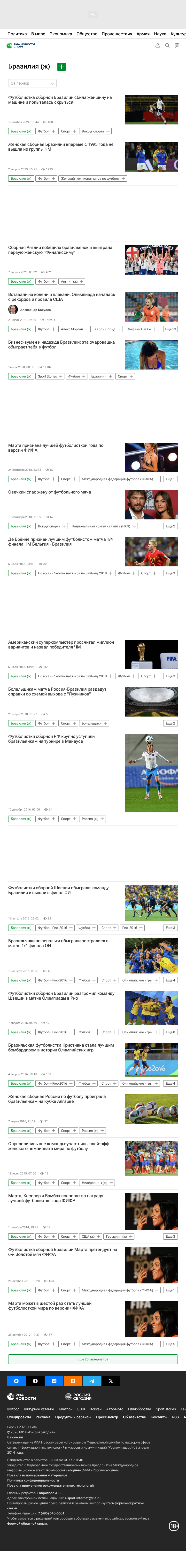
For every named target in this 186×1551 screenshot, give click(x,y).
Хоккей (95, 1409)
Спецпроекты (19, 1417)
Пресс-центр (107, 1417)
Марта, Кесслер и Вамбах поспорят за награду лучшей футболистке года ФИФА (55, 1198)
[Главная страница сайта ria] (7, 45)
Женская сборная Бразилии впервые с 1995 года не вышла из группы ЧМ (61, 147)
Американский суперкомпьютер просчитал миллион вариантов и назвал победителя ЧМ (61, 644)
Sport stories (166, 1409)
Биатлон (65, 1409)
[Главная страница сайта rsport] (31, 45)
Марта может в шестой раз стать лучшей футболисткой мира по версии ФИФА (50, 1306)
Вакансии (15, 1437)
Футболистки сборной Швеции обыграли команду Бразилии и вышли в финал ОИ (58, 890)
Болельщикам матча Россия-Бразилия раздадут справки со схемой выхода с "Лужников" (57, 691)
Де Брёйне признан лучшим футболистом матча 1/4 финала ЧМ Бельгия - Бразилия (60, 542)
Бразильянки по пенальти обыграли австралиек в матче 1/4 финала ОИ (58, 943)
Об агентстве (134, 1417)
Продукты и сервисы (73, 1417)
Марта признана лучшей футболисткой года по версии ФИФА (55, 448)
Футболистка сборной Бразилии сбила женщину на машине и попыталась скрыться (60, 100)
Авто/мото (114, 1409)
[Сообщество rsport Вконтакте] (54, 1381)
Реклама (43, 1417)
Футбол (13, 1409)
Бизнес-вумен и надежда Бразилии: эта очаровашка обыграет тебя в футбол (61, 344)
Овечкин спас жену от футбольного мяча (49, 492)
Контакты (159, 1417)
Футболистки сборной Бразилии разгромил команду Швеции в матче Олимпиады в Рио (61, 996)
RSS (175, 1417)
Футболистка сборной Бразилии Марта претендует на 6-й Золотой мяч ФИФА (62, 1252)
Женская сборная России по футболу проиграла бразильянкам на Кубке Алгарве (57, 1099)
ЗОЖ (81, 1409)
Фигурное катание (39, 1409)
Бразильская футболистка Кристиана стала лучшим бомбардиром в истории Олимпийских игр (61, 1047)
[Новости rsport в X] (111, 1381)
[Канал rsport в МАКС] (16, 1381)
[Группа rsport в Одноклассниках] (73, 1381)
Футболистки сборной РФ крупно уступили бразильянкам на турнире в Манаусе (51, 739)
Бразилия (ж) (29, 66)
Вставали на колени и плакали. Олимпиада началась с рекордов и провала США (61, 297)
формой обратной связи (27, 1523)
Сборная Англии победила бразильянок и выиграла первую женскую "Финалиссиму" (60, 250)
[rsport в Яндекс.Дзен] (35, 1381)
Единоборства (139, 1409)
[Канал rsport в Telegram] (92, 1381)
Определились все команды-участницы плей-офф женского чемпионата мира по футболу (58, 1146)
